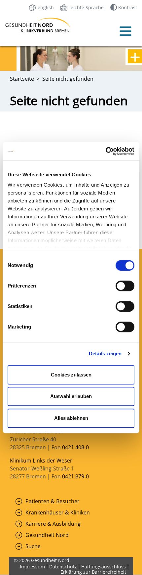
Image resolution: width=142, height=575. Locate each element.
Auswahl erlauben (71, 396)
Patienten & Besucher (52, 501)
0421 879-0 (75, 476)
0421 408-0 (75, 447)
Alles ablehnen (71, 418)
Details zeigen (105, 353)
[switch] (125, 286)
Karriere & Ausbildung (53, 523)
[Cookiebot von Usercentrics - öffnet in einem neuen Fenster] (105, 151)
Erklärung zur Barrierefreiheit (93, 572)
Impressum (32, 566)
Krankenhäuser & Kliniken (57, 512)
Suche (33, 546)
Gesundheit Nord (47, 535)
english (45, 7)
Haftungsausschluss (103, 566)
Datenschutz (63, 566)
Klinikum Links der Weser (41, 460)
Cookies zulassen (71, 374)
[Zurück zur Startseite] (18, 25)
